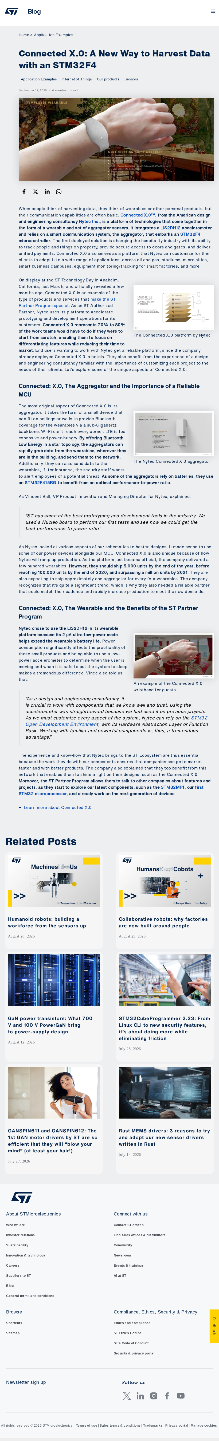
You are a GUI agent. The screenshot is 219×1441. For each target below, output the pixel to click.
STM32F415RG (41, 483)
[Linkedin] (47, 191)
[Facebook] (24, 191)
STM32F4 (190, 234)
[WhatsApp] (58, 191)
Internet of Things (77, 79)
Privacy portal (176, 1425)
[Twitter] (35, 191)
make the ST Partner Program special (67, 302)
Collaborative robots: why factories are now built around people (163, 922)
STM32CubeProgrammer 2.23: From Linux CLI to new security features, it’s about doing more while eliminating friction (164, 1028)
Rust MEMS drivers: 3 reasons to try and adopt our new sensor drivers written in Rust (164, 1137)
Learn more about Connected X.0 (58, 807)
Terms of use (86, 1425)
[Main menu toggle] (213, 11)
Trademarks (153, 1425)
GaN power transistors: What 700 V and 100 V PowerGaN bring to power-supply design (50, 1025)
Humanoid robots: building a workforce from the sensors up (48, 922)
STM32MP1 (172, 787)
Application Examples (39, 79)
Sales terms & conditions (120, 1425)
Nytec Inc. (89, 221)
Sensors (131, 79)
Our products (108, 79)
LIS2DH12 (171, 228)
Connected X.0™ (137, 215)
